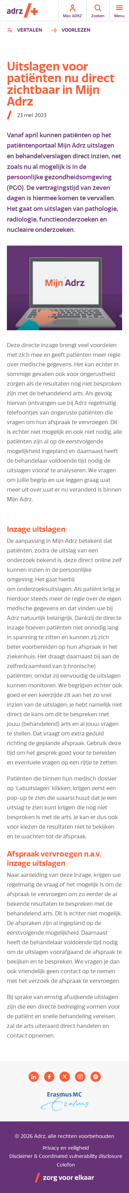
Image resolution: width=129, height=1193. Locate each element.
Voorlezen (76, 30)
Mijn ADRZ (72, 15)
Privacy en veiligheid (66, 1148)
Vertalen (25, 31)
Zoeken (98, 15)
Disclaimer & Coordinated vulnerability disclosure (65, 1156)
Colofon (66, 1165)
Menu (119, 15)
